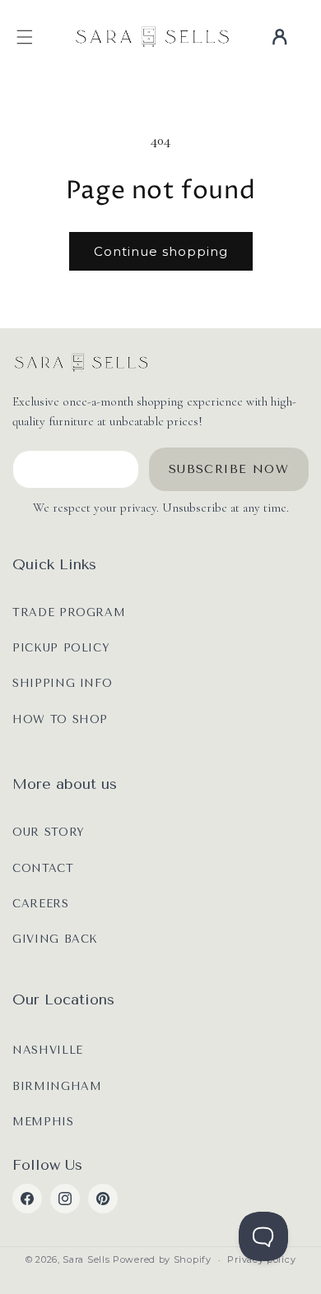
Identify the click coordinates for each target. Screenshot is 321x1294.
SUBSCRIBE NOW (229, 469)
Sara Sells (86, 1259)
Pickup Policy (60, 648)
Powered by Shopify (162, 1259)
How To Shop (60, 719)
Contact (43, 868)
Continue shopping (161, 251)
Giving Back (55, 939)
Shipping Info (62, 683)
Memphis (43, 1121)
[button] (25, 37)
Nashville (47, 1050)
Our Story (48, 832)
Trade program (68, 612)
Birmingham (57, 1086)
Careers (40, 903)
